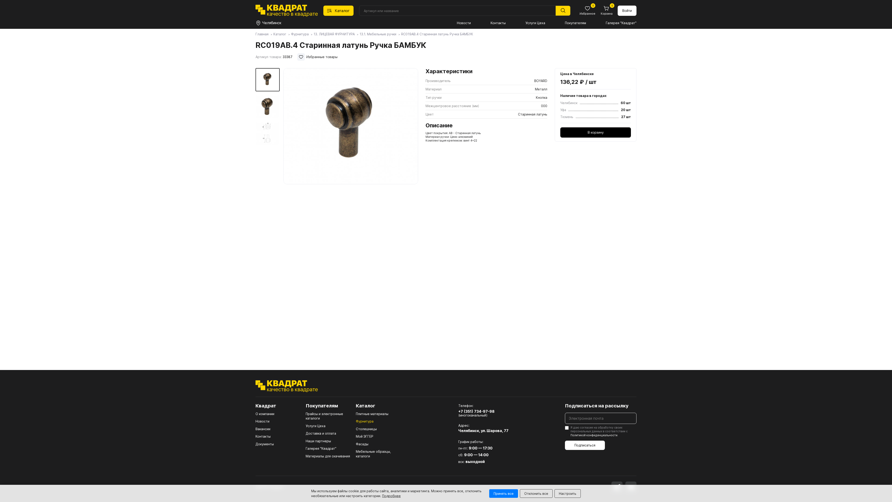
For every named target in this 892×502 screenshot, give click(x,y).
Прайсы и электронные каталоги (324, 416)
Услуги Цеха (535, 23)
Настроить (567, 493)
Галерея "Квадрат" (621, 23)
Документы (265, 444)
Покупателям (575, 23)
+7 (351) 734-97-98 (476, 411)
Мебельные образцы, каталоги (373, 453)
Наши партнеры (318, 441)
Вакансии (263, 429)
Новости (464, 23)
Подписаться (584, 445)
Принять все (504, 493)
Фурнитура (365, 421)
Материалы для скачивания (328, 456)
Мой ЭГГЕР (364, 436)
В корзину (596, 132)
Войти (627, 11)
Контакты (498, 23)
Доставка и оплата (321, 433)
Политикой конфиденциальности (594, 435)
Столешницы (366, 429)
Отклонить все (536, 493)
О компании (265, 414)
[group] (350, 126)
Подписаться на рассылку (597, 406)
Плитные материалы (372, 414)
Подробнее (391, 496)
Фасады (362, 444)
